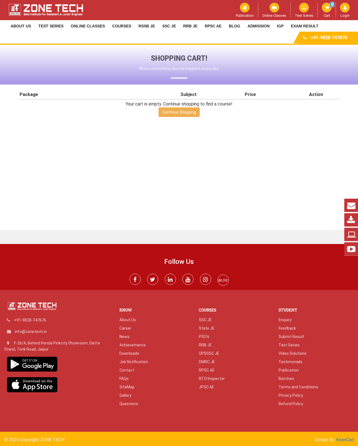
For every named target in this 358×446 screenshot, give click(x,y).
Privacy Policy (291, 395)
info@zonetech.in (31, 331)
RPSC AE (213, 26)
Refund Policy (291, 404)
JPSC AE (206, 387)
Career (125, 328)
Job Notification (133, 362)
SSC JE (169, 26)
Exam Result (305, 26)
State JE (207, 328)
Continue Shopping (179, 112)
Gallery (125, 395)
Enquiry (285, 320)
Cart (328, 10)
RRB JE (190, 26)
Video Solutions (293, 353)
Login (345, 15)
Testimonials (290, 362)
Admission (259, 26)
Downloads (129, 353)
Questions (128, 404)
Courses (121, 26)
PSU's (204, 336)
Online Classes (274, 15)
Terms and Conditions (298, 387)
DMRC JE (207, 362)
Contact (126, 370)
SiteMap (127, 387)
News (124, 336)
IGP (280, 26)
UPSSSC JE (209, 353)
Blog (234, 26)
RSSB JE (146, 26)
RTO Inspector (212, 378)
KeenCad (345, 439)
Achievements (132, 345)
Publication (245, 15)
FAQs (124, 378)
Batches (286, 378)
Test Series (304, 15)
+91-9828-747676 (329, 37)
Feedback (287, 328)
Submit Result (291, 336)
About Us (21, 26)
